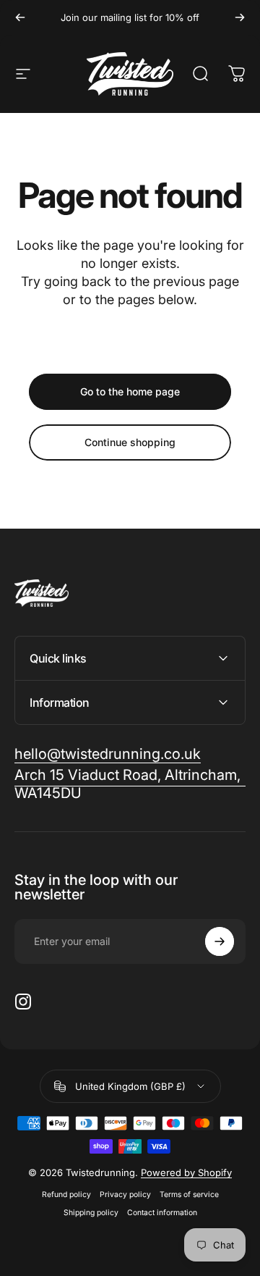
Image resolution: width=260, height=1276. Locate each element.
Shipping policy (91, 1212)
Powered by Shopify (186, 1172)
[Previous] (20, 17)
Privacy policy (125, 1194)
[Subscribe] (219, 941)
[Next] (240, 17)
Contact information (162, 1212)
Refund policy (66, 1194)
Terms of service (189, 1194)
